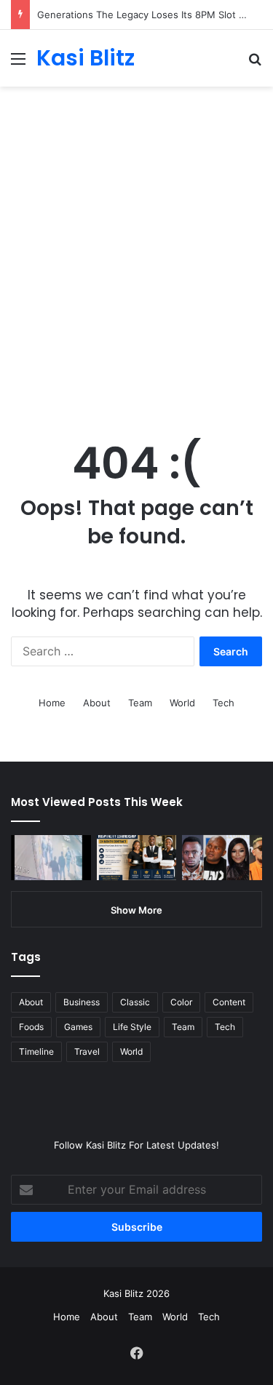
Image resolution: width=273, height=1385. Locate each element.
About (97, 703)
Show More (136, 910)
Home (52, 703)
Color (181, 1002)
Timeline (36, 1051)
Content (229, 1002)
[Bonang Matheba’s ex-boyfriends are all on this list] (222, 857)
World (182, 703)
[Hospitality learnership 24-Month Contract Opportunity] (137, 857)
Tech (223, 703)
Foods (31, 1026)
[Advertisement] (136, 274)
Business (81, 1002)
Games (78, 1026)
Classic (135, 1002)
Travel (87, 1051)
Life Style (132, 1026)
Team (140, 703)
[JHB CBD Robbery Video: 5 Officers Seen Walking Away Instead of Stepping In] (51, 857)
